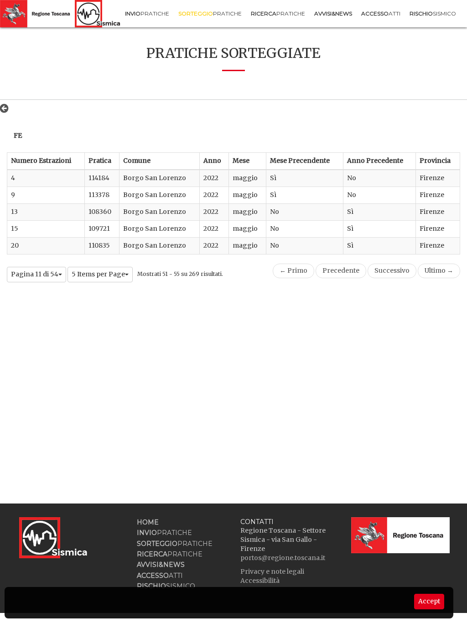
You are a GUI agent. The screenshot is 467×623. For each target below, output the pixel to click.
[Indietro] (6, 108)
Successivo (392, 270)
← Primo (293, 270)
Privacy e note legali (272, 571)
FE (18, 135)
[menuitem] (147, 13)
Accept (429, 601)
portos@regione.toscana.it (282, 558)
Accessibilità (260, 580)
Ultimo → (439, 270)
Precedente (340, 270)
